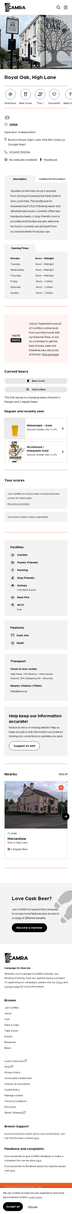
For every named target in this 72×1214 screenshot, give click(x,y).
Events (8, 1036)
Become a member (18, 503)
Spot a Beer (39, 389)
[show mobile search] (58, 7)
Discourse (10, 1106)
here (36, 1137)
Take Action (11, 1030)
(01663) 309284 (19, 152)
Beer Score (38, 380)
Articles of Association (17, 1083)
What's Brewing (13, 1112)
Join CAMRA (11, 1007)
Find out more (50, 354)
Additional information (52, 178)
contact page (12, 986)
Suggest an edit (24, 745)
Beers (7, 1047)
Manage (32, 1206)
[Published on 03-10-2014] (36, 820)
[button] (65, 816)
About (7, 1013)
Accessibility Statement (18, 1077)
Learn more (35, 1196)
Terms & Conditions (15, 1100)
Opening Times (20, 247)
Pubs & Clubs (11, 1024)
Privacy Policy (12, 1072)
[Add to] (61, 787)
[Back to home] (15, 7)
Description (20, 178)
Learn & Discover (14, 1060)
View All (63, 773)
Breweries (10, 1041)
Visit (6, 1018)
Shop (7, 1066)
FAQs (59, 982)
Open (13, 124)
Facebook (50, 159)
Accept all (13, 1206)
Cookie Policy (12, 1089)
